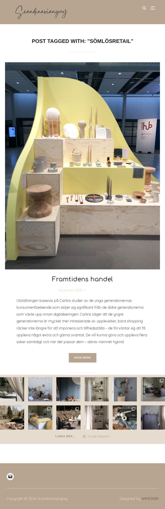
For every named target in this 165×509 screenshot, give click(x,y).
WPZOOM (149, 498)
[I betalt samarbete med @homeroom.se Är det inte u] (40, 389)
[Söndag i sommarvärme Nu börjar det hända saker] (12, 389)
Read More (82, 357)
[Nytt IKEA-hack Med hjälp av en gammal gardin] (40, 417)
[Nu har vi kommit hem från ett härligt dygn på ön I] (68, 389)
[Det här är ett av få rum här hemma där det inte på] (153, 417)
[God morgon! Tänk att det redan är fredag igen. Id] (97, 417)
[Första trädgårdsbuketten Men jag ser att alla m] (153, 389)
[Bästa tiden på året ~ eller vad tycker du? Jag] (68, 417)
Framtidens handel (82, 279)
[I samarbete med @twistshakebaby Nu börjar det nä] (125, 417)
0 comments (97, 290)
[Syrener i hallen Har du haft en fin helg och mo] (125, 389)
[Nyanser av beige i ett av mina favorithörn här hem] (97, 389)
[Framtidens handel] (82, 65)
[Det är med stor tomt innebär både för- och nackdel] (12, 417)
